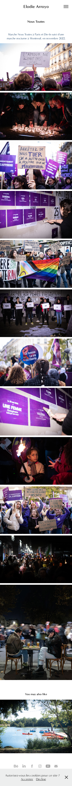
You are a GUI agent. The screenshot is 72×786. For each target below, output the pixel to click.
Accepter (27, 779)
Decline (41, 779)
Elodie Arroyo (36, 6)
